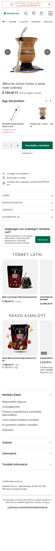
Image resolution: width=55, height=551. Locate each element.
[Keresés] (26, 13)
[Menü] (50, 13)
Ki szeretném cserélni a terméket (20, 425)
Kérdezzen (43, 239)
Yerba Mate (35, 22)
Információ (9, 453)
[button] (8, 52)
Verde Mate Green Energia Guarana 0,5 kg (19, 359)
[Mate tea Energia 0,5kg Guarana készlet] (20, 276)
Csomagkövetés (11, 407)
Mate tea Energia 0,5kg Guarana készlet (19, 297)
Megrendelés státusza (14, 401)
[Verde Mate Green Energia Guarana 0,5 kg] (20, 338)
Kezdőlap (12, 22)
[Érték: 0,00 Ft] (41, 13)
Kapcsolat (7, 430)
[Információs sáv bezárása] (49, 4)
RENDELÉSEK (11, 394)
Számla (7, 442)
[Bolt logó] (11, 13)
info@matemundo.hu (12, 481)
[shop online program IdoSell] (27, 507)
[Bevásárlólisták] (33, 13)
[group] (27, 52)
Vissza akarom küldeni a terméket (20, 420)
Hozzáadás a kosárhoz (37, 145)
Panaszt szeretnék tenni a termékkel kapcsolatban (21, 413)
